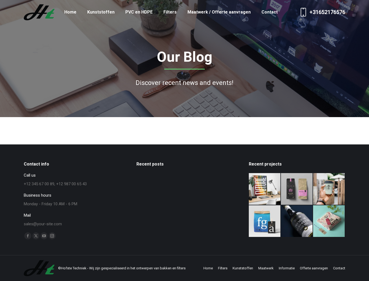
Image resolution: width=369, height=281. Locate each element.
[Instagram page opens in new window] (52, 235)
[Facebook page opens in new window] (27, 235)
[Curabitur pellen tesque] (329, 221)
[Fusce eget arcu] (265, 189)
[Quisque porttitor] (297, 221)
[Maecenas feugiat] (329, 189)
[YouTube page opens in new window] (44, 235)
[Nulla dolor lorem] (265, 221)
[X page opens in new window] (35, 235)
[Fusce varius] (297, 189)
